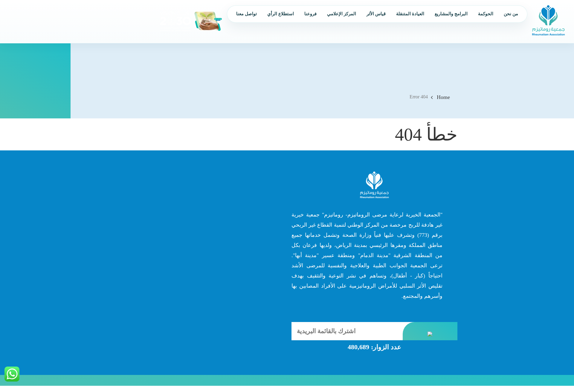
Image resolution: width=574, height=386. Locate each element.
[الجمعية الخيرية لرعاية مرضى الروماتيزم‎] (548, 20)
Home (443, 97)
